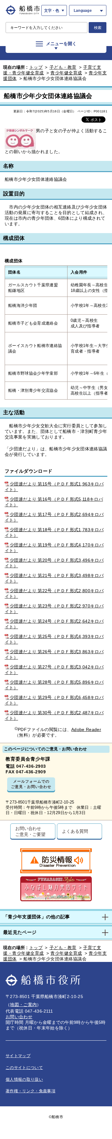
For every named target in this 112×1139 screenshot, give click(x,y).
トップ (36, 67)
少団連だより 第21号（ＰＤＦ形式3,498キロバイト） (54, 578)
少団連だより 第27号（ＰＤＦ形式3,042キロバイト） (54, 669)
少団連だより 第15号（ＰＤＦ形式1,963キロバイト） (54, 486)
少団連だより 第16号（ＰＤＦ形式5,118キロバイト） (54, 502)
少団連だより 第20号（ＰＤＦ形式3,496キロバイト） (54, 563)
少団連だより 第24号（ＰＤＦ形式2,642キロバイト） (54, 624)
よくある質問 (75, 831)
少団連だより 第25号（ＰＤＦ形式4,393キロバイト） (54, 639)
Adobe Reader (86, 729)
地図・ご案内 (23, 1004)
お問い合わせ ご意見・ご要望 (30, 831)
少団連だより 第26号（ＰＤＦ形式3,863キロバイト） (54, 654)
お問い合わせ (19, 1016)
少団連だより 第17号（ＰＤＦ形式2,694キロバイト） (54, 517)
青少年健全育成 (66, 72)
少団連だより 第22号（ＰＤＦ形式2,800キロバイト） (54, 593)
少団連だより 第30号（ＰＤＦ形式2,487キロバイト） (54, 715)
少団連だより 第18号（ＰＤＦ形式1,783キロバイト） (54, 532)
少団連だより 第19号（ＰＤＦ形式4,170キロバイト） (54, 547)
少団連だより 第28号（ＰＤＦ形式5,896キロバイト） (54, 685)
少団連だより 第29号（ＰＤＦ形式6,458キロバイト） (54, 700)
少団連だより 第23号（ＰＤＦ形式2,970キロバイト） (54, 608)
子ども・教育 (63, 67)
